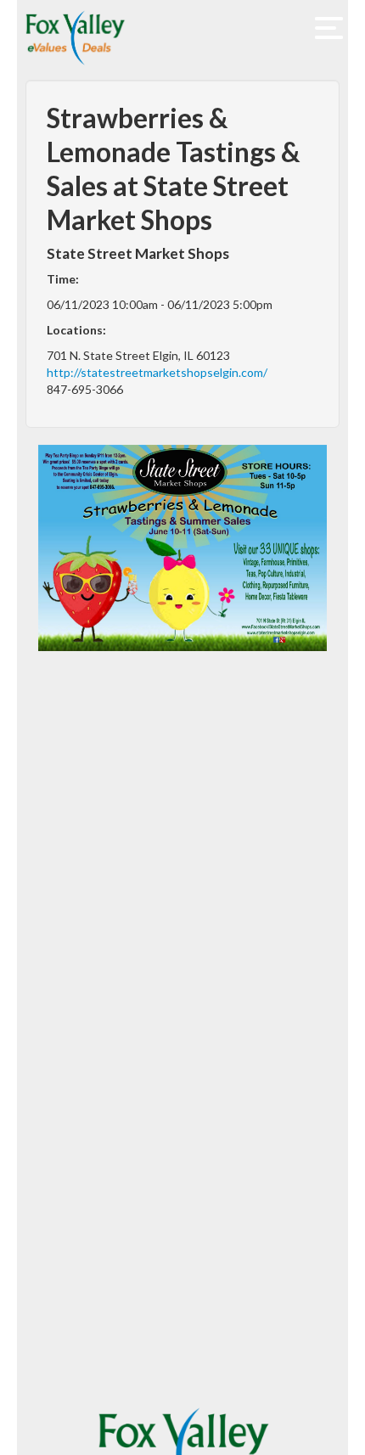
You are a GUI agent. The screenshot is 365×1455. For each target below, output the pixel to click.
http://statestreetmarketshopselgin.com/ (157, 372)
